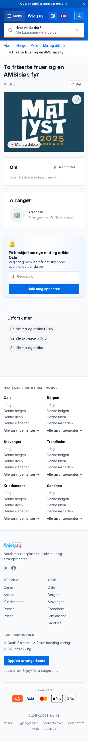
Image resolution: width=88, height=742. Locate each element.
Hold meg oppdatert (44, 289)
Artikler (9, 595)
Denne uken (13, 417)
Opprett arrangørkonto (26, 661)
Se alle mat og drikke (26, 348)
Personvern (76, 723)
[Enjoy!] (44, 545)
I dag (7, 405)
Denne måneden (17, 423)
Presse (9, 609)
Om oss (9, 588)
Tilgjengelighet (27, 723)
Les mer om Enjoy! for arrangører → (31, 671)
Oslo (34, 46)
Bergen (53, 398)
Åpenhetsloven (53, 723)
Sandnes (54, 486)
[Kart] (53, 16)
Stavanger (12, 442)
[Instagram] (6, 568)
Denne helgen (15, 411)
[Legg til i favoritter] (76, 99)
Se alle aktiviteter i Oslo (28, 338)
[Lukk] (83, 3)
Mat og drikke (54, 46)
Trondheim (56, 442)
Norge (21, 46)
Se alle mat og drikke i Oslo (31, 329)
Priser (8, 616)
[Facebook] (13, 568)
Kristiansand (15, 486)
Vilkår (36, 728)
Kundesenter (14, 602)
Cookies (50, 728)
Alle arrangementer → (21, 430)
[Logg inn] (79, 16)
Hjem (7, 46)
